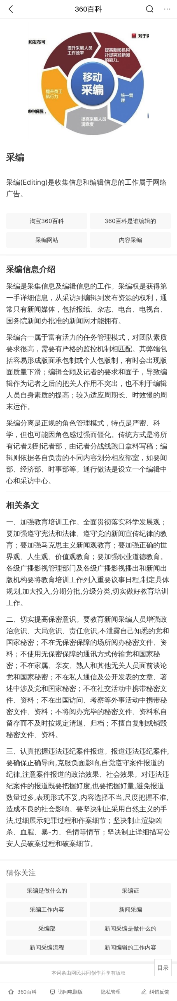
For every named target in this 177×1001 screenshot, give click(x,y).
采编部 (47, 928)
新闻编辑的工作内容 (130, 947)
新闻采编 (130, 909)
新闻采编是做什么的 (130, 928)
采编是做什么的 (47, 890)
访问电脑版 (70, 992)
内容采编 (130, 239)
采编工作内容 (47, 909)
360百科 (88, 9)
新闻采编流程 (47, 947)
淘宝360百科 (47, 220)
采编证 (130, 890)
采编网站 (46, 239)
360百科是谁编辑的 (130, 220)
